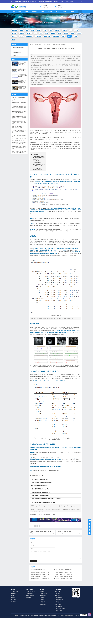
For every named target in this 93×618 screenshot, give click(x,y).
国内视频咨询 (15, 55)
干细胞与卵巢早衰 (58, 606)
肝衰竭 (13, 39)
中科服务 (26, 11)
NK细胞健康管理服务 (17, 52)
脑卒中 (45, 30)
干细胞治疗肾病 (43, 595)
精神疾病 (53, 33)
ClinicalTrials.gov (60, 71)
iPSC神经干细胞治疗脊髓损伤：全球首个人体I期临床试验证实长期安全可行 (70, 574)
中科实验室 (13, 597)
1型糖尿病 (57, 30)
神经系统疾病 (14, 30)
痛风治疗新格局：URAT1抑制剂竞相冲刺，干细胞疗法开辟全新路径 (19, 143)
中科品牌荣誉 (13, 593)
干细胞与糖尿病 (58, 591)
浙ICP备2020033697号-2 (62, 615)
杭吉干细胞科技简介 (15, 591)
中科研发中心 (13, 595)
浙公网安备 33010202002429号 (73, 615)
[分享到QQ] (35, 526)
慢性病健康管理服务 (17, 50)
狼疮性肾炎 (29, 33)
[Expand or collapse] (44, 154)
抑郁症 (59, 33)
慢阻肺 (46, 33)
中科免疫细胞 (13, 601)
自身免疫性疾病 (29, 36)
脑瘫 (27, 30)
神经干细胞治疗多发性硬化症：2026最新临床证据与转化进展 (19, 127)
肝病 (35, 33)
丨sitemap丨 (16, 615)
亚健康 (75, 36)
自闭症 (72, 33)
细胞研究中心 (34, 11)
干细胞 (19, 11)
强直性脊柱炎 (56, 36)
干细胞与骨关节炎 (58, 610)
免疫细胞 (42, 11)
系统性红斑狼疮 (47, 36)
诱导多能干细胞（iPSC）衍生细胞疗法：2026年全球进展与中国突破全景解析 (19, 147)
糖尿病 (50, 30)
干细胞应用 (50, 11)
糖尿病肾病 (14, 33)
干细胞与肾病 (57, 593)
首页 (14, 11)
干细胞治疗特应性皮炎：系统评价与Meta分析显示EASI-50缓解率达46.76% (46, 572)
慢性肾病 (76, 30)
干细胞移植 (45, 144)
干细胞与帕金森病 (58, 597)
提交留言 (33, 560)
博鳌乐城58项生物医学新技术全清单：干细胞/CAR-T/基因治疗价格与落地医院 (70, 578)
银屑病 (63, 36)
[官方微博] (89, 526)
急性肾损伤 (21, 33)
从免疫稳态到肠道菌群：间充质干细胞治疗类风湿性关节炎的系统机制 (68, 576)
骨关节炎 (21, 36)
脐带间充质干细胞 (45, 208)
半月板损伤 (14, 36)
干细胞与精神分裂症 (59, 599)
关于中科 (57, 11)
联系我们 (73, 11)
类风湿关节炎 (38, 36)
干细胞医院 (42, 597)
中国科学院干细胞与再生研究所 (43, 179)
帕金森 (21, 30)
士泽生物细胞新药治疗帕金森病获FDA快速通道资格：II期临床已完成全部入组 (47, 574)
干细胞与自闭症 (58, 604)
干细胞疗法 (42, 602)
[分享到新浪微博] (39, 526)
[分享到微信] (37, 526)
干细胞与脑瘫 (57, 602)
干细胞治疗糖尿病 (43, 593)
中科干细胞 (13, 599)
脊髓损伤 (38, 30)
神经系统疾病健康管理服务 (18, 47)
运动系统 (79, 33)
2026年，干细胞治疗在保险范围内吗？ (39, 576)
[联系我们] (89, 523)
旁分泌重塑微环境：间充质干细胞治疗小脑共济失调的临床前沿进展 (45, 578)
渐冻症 (32, 30)
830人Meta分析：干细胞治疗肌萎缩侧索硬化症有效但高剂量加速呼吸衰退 (69, 569)
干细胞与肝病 (57, 595)
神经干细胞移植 (43, 591)
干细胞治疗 (39, 514)
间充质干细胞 (33, 142)
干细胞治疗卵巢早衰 (68, 82)
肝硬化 (41, 33)
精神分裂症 (66, 33)
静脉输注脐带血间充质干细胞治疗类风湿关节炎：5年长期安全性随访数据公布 (70, 572)
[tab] (55, 479)
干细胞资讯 (65, 11)
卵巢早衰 (69, 36)
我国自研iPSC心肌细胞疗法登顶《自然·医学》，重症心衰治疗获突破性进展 (47, 569)
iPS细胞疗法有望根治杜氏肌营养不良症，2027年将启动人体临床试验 (19, 103)
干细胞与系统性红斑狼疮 (60, 608)
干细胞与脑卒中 (58, 601)
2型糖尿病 (65, 30)
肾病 (70, 30)
